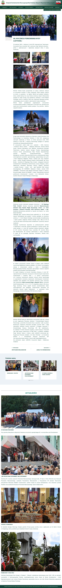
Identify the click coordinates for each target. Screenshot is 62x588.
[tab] (30, 380)
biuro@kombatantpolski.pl (53, 586)
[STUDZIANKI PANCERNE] (30, 411)
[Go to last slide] (7, 370)
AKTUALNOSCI (13, 7)
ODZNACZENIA (39, 7)
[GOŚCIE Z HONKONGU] (30, 505)
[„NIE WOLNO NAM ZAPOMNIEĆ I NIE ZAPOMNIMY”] (30, 455)
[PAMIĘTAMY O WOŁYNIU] (30, 551)
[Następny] (55, 370)
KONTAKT (57, 7)
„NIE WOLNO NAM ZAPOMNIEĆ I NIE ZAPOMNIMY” (29, 375)
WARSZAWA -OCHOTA (12, 373)
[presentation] (13, 365)
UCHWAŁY (20, 7)
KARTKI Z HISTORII (49, 7)
